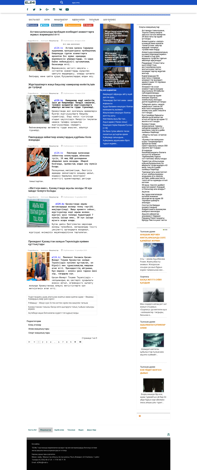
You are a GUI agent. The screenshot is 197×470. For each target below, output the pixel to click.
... (54, 342)
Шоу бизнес (109, 20)
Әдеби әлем (78, 20)
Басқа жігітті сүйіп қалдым (151, 281)
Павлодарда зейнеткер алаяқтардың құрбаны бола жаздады (59, 138)
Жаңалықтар (61, 20)
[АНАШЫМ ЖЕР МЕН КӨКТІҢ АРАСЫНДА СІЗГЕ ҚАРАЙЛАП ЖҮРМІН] (153, 250)
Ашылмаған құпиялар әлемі (152, 326)
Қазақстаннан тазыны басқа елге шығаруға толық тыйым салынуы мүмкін (61, 308)
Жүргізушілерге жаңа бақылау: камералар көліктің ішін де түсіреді (61, 86)
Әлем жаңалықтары (38, 329)
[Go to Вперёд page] (75, 342)
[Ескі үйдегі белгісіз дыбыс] (153, 385)
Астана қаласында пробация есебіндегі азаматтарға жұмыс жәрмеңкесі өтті (62, 33)
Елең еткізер (34, 325)
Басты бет (34, 20)
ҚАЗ (73, 3)
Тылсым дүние (147, 231)
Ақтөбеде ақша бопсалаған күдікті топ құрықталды (53, 313)
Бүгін (47, 20)
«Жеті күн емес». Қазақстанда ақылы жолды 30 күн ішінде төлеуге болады (60, 189)
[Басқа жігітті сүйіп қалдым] (153, 295)
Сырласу (144, 276)
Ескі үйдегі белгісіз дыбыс (150, 371)
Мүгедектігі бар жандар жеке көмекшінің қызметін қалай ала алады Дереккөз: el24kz (117, 80)
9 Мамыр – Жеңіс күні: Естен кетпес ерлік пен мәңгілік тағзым (58, 303)
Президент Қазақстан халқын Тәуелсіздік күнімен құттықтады (58, 243)
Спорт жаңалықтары (39, 333)
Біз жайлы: (36, 444)
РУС (78, 3)
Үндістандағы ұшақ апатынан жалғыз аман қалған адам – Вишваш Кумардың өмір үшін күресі (60, 298)
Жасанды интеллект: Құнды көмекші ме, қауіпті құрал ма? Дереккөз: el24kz (116, 57)
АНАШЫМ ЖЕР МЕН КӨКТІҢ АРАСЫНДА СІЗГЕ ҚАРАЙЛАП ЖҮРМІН (153, 237)
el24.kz (58, 48)
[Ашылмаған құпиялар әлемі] (153, 340)
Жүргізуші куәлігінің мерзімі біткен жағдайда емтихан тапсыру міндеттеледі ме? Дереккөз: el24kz (116, 36)
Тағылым (94, 20)
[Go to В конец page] (80, 342)
